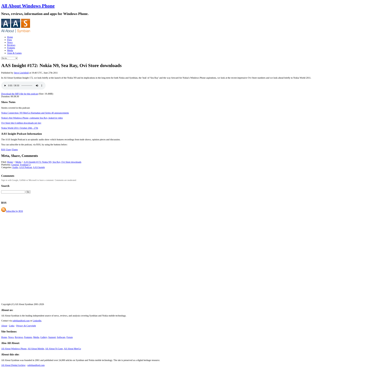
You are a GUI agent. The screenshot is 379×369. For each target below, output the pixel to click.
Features (11, 47)
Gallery (43, 337)
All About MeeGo (72, 348)
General (15, 164)
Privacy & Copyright (26, 325)
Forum (69, 337)
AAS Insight (39, 167)
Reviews (11, 45)
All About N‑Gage (54, 348)
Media (10, 50)
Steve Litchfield (21, 72)
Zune (8, 149)
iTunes (15, 149)
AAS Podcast (25, 167)
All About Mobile (36, 348)
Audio (15, 167)
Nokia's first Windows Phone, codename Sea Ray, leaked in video (32, 118)
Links (11, 325)
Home (10, 37)
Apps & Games (14, 53)
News (10, 42)
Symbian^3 (25, 164)
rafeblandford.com (21, 320)
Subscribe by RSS (14, 211)
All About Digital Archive (13, 365)
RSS (3, 149)
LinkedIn (37, 320)
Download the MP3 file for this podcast (19, 94)
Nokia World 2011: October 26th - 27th (19, 128)
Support (52, 337)
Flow (9, 39)
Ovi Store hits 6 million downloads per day (21, 123)
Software (61, 337)
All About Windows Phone (28, 5)
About (4, 325)
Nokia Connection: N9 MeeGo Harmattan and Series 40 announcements (35, 113)
